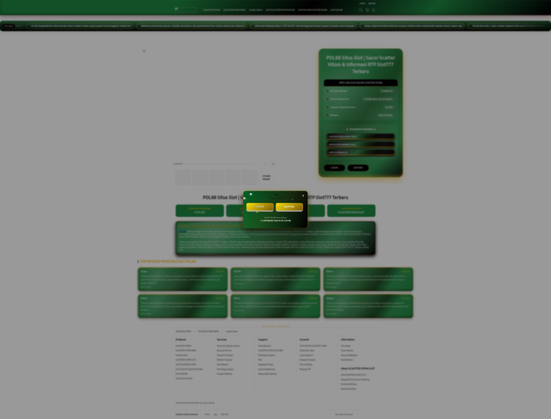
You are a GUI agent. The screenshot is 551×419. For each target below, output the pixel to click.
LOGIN (260, 206)
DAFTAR (289, 206)
